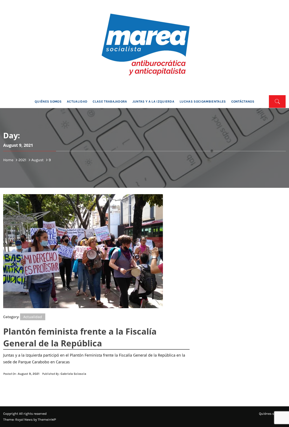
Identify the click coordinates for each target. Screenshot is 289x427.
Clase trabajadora (110, 101)
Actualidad (77, 101)
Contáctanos (243, 101)
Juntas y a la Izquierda (153, 101)
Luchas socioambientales (203, 101)
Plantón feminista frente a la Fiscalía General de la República (80, 337)
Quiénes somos (48, 101)
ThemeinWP (47, 419)
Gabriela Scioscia (73, 374)
